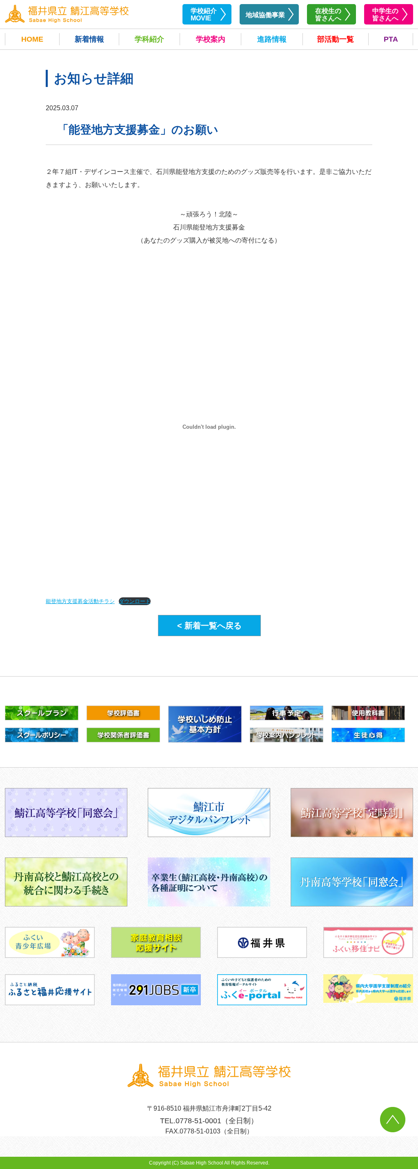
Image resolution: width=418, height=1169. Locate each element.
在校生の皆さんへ (328, 14)
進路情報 (272, 39)
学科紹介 (149, 39)
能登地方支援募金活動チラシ (80, 601)
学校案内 (210, 39)
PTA (391, 39)
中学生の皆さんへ (385, 14)
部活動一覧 (335, 39)
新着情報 (89, 39)
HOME (32, 39)
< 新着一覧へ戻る (209, 625)
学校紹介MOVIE (204, 14)
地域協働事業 (265, 14)
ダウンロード (135, 601)
